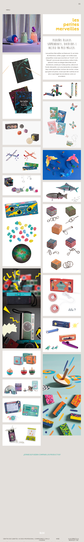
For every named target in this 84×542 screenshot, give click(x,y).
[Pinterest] (68, 10)
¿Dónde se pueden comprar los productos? (42, 455)
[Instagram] (72, 10)
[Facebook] (64, 10)
